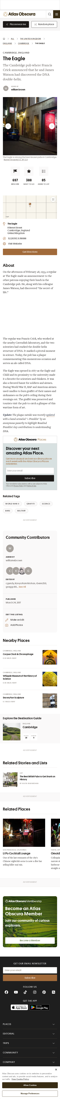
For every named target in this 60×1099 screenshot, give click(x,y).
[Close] (56, 1069)
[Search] (49, 14)
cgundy (10, 583)
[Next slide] (52, 126)
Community (10, 1052)
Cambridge (30, 727)
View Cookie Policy (20, 1079)
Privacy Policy (18, 486)
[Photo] (50, 657)
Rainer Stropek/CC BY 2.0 (16, 160)
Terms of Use (31, 486)
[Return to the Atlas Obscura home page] (20, 14)
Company (9, 1062)
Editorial (9, 1034)
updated (50, 415)
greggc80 (11, 587)
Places (7, 1024)
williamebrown (14, 560)
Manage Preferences (30, 1093)
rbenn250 (41, 583)
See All (22, 587)
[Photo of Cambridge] (11, 731)
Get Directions (30, 252)
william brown (18, 89)
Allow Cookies (30, 1085)
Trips (6, 1043)
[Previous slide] (8, 126)
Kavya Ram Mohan (25, 583)
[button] (15, 171)
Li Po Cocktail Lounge (16, 853)
